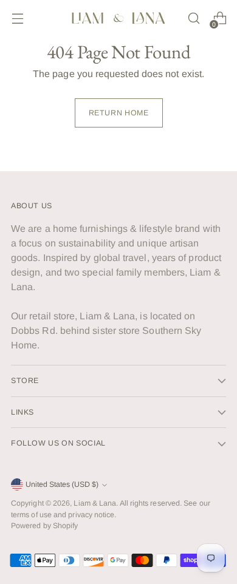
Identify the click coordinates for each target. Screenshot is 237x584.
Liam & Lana (95, 503)
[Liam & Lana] (118, 18)
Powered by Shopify (44, 525)
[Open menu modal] (17, 18)
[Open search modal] (193, 18)
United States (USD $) (62, 484)
